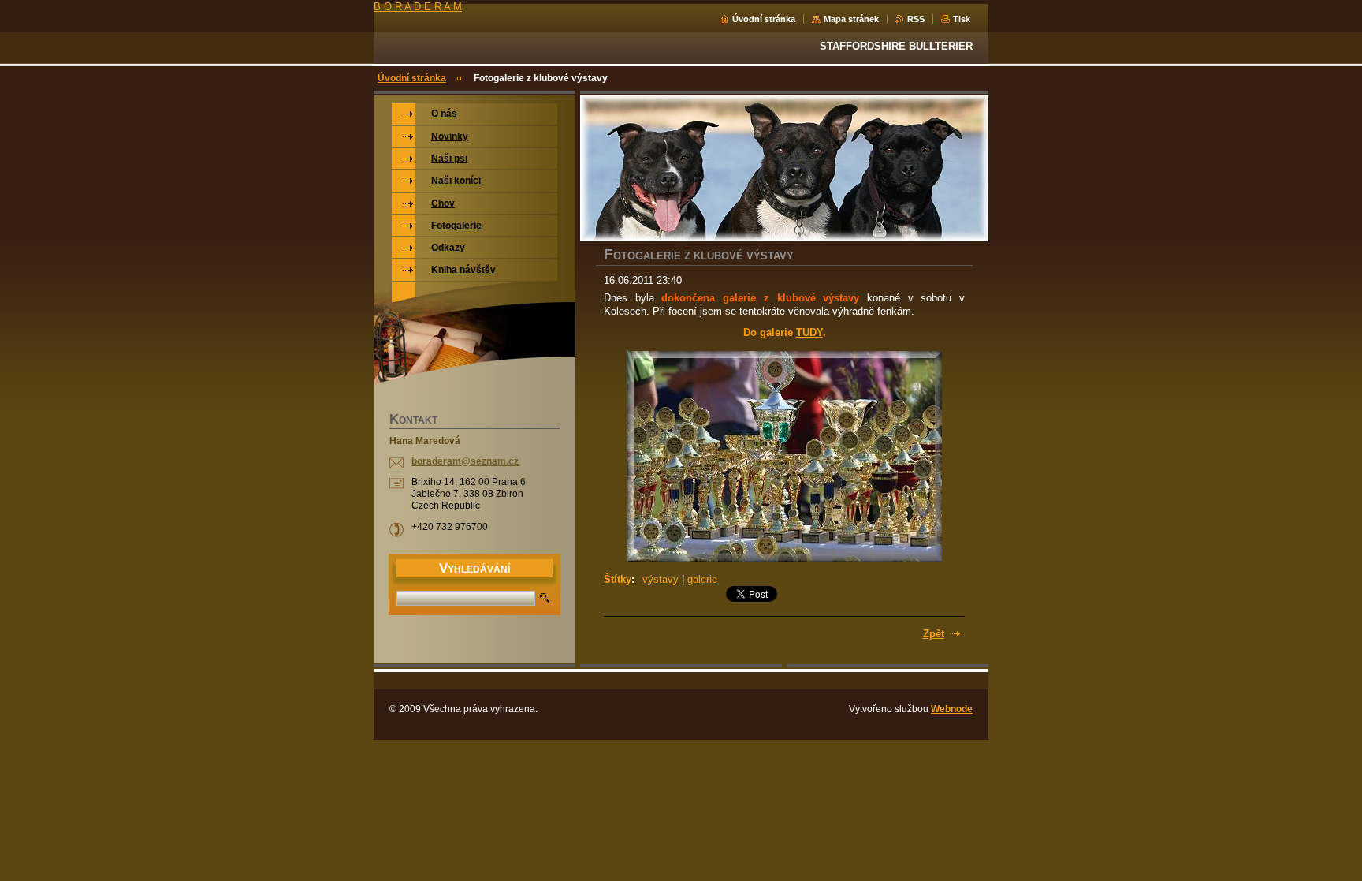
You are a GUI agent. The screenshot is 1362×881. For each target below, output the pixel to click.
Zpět (933, 634)
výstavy (660, 579)
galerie (702, 579)
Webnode (952, 709)
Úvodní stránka (763, 19)
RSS (916, 19)
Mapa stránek (851, 19)
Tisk (961, 19)
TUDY (809, 332)
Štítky (617, 579)
